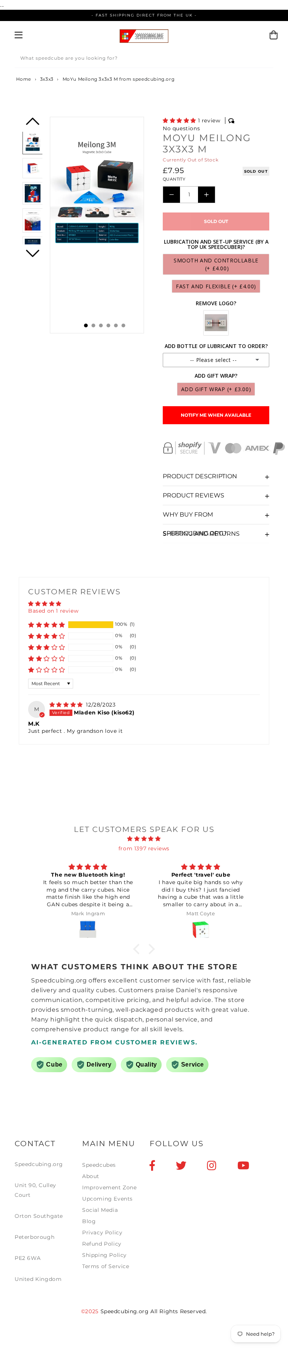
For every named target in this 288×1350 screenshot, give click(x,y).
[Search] (265, 59)
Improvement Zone (109, 1187)
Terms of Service (105, 1266)
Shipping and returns (201, 533)
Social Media (100, 1210)
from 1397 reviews (144, 848)
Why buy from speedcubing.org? (195, 517)
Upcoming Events (107, 1198)
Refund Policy (102, 1243)
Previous (33, 124)
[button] (180, 120)
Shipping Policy (104, 1255)
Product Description (200, 476)
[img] (67, 704)
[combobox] (144, 59)
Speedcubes (99, 1165)
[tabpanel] (97, 225)
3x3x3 (47, 79)
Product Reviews (193, 495)
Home (23, 79)
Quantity (174, 179)
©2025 (90, 1311)
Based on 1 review (53, 610)
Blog (89, 1221)
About (90, 1176)
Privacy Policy (102, 1232)
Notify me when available (216, 415)
